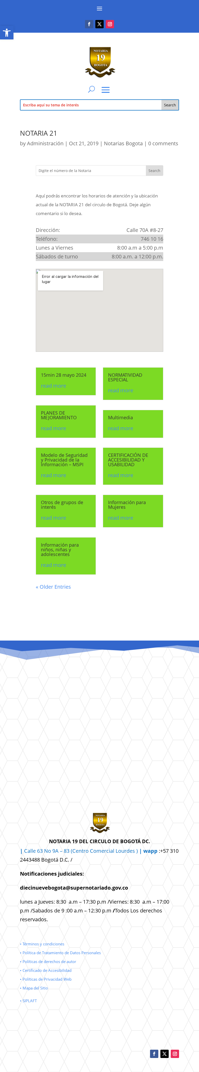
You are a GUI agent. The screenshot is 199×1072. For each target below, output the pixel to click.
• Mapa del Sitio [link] (34, 988)
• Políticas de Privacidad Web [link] (46, 979)
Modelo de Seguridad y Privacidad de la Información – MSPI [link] (64, 460)
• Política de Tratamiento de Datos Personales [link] (60, 952)
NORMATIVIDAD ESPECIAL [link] (125, 377)
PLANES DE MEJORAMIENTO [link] (59, 415)
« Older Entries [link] (53, 586)
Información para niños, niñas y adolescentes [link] (60, 549)
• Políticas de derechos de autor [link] (48, 961)
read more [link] (53, 385)
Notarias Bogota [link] (123, 143)
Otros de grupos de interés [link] (62, 504)
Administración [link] (45, 143)
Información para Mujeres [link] (127, 504)
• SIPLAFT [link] (28, 1000)
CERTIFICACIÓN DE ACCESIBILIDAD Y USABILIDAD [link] (128, 460)
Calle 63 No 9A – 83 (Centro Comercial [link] (68, 850)
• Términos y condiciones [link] (42, 943)
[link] (6, 32)
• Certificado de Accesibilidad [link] (46, 970)
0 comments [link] (163, 143)
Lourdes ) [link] (137, 850)
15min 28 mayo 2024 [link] (63, 375)
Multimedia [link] (120, 417)
